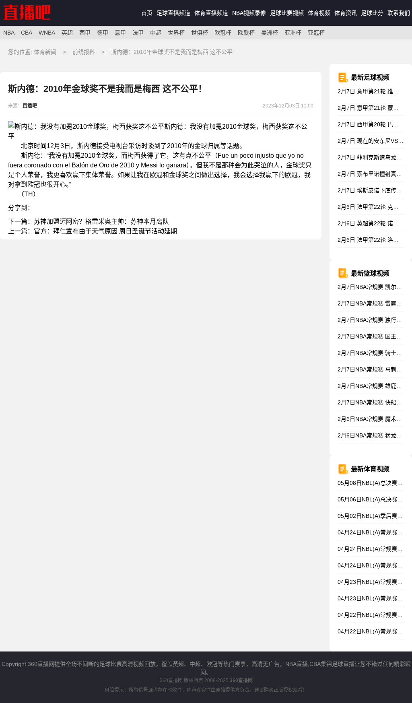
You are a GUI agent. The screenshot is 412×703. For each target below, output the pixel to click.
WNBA (47, 32)
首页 (146, 13)
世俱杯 (199, 32)
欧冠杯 (222, 32)
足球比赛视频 (287, 13)
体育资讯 (345, 13)
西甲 (85, 32)
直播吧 (30, 106)
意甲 (120, 32)
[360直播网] (35, 24)
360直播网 (171, 680)
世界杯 (176, 32)
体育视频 (319, 13)
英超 (67, 32)
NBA (8, 32)
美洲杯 (269, 32)
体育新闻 (46, 52)
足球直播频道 (173, 13)
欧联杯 (246, 32)
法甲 (138, 32)
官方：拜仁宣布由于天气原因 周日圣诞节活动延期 (105, 231)
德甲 (102, 32)
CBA (26, 32)
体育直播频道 (211, 13)
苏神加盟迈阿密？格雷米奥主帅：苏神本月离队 (101, 221)
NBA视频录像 (249, 13)
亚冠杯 (316, 32)
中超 (155, 32)
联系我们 (398, 13)
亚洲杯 (292, 32)
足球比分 (372, 13)
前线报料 (84, 52)
